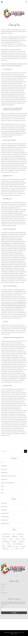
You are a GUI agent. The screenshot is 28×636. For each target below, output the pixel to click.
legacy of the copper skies (18, 543)
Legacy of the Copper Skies (7, 482)
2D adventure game (6, 534)
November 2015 (5, 516)
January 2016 (4, 510)
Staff (2, 493)
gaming (11, 539)
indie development (5, 541)
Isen (3, 543)
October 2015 (4, 520)
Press (2, 489)
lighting (3, 546)
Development (4, 472)
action (13, 534)
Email (2, 607)
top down (17, 548)
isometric (8, 543)
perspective (10, 546)
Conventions (4, 469)
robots (16, 546)
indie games (21, 541)
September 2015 (5, 523)
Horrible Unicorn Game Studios (8, 476)
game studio (4, 539)
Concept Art (4, 465)
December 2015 (5, 513)
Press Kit (3, 587)
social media (22, 546)
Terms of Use (4, 592)
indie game (14, 541)
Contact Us (3, 584)
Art (1, 462)
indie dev (23, 539)
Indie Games (4, 479)
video (22, 548)
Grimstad (17, 539)
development (14, 536)
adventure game (21, 534)
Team (2, 589)
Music (2, 486)
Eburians (21, 536)
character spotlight (5, 536)
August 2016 (4, 506)
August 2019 (4, 503)
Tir (11, 548)
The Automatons (5, 548)
